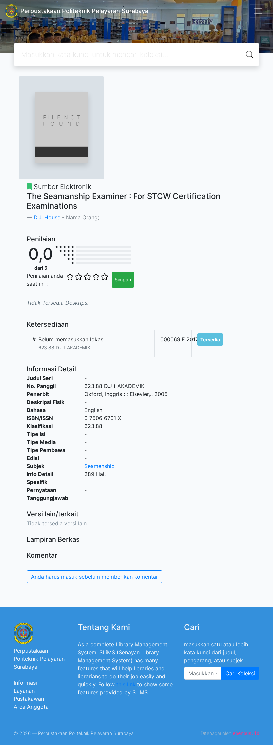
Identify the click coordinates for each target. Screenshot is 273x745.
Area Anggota (31, 706)
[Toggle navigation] (258, 11)
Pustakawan (29, 698)
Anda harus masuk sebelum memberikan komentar (94, 576)
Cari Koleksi (240, 673)
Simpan (123, 279)
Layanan (24, 690)
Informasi (25, 682)
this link (126, 684)
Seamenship (99, 466)
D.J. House (47, 217)
